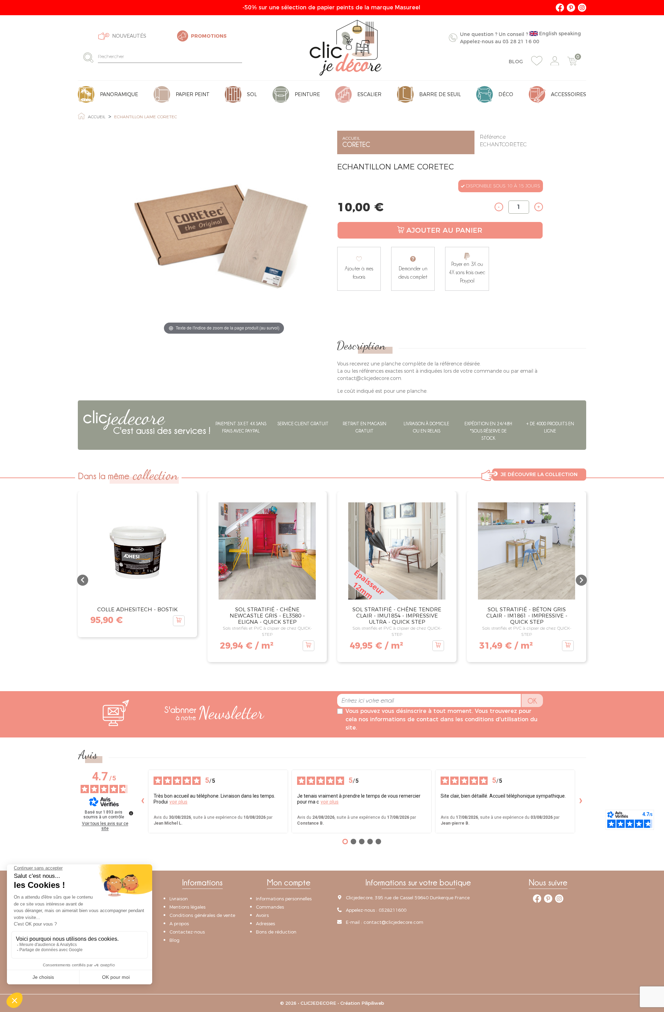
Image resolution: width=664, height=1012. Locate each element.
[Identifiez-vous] (555, 61)
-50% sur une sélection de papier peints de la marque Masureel (332, 7)
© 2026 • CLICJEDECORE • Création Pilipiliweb (332, 1003)
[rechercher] (90, 57)
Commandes (270, 907)
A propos (179, 923)
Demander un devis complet (412, 273)
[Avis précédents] (142, 801)
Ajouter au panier (444, 230)
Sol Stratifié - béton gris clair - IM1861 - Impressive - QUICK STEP (526, 615)
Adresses (265, 923)
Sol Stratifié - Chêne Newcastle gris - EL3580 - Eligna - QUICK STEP (267, 615)
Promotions (209, 36)
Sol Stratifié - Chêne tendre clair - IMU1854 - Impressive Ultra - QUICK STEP (396, 615)
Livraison (178, 898)
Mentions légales (187, 907)
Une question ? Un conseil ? (520, 37)
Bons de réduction (276, 932)
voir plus (178, 801)
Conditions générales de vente (202, 915)
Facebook (560, 7)
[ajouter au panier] (179, 620)
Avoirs (262, 915)
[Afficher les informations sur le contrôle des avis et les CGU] (131, 813)
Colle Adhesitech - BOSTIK (137, 609)
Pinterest (571, 7)
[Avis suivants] (580, 801)
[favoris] (536, 61)
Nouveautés (129, 36)
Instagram (582, 7)
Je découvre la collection (539, 474)
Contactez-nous (187, 932)
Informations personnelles (284, 898)
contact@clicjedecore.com (393, 922)
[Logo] (345, 47)
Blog (516, 61)
